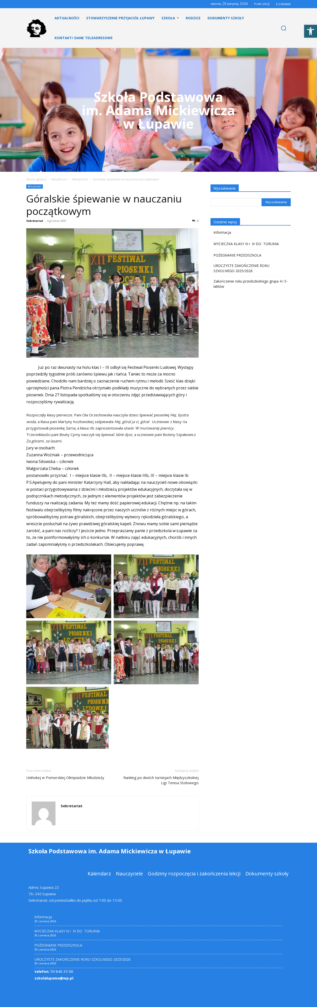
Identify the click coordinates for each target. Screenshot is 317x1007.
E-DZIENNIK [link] (283, 4)
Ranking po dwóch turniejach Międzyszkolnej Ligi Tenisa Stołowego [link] (161, 780)
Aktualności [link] (59, 179)
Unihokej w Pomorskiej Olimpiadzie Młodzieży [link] (65, 777)
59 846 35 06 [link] (53, 971)
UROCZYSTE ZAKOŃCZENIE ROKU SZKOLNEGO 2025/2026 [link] (241, 268)
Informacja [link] (222, 232)
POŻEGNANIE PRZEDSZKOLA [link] (237, 255)
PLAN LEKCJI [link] (262, 4)
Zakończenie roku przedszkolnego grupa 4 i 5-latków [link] (250, 284)
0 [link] (197, 221)
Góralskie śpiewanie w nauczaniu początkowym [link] (104, 205)
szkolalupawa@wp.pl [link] (53, 978)
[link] (310, 31)
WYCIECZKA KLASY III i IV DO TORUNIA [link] (246, 243)
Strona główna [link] (36, 179)
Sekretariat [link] (34, 221)
